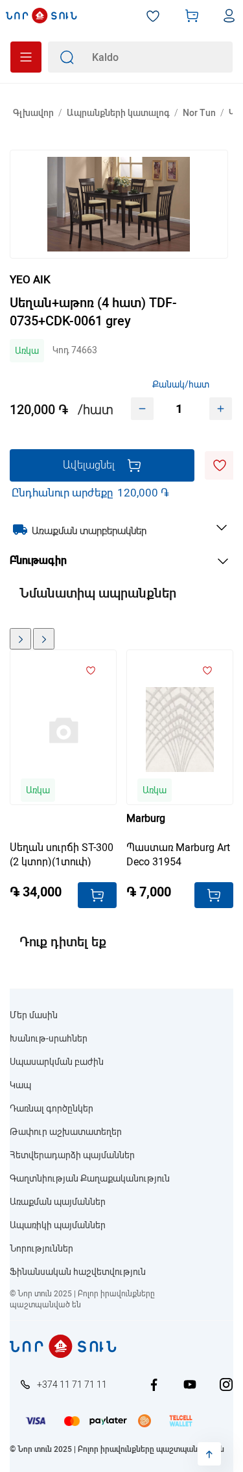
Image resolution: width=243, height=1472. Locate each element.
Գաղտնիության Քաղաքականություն (90, 1178)
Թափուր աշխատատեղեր (66, 1132)
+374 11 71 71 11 (72, 1384)
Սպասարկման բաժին (57, 1062)
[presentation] (20, 638)
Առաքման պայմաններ (58, 1202)
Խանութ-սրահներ (48, 1038)
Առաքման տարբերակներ (89, 531)
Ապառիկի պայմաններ (58, 1225)
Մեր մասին (34, 1015)
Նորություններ (41, 1248)
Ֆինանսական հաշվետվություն (78, 1272)
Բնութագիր (38, 560)
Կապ (20, 1085)
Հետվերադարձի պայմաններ (72, 1155)
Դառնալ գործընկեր (51, 1108)
